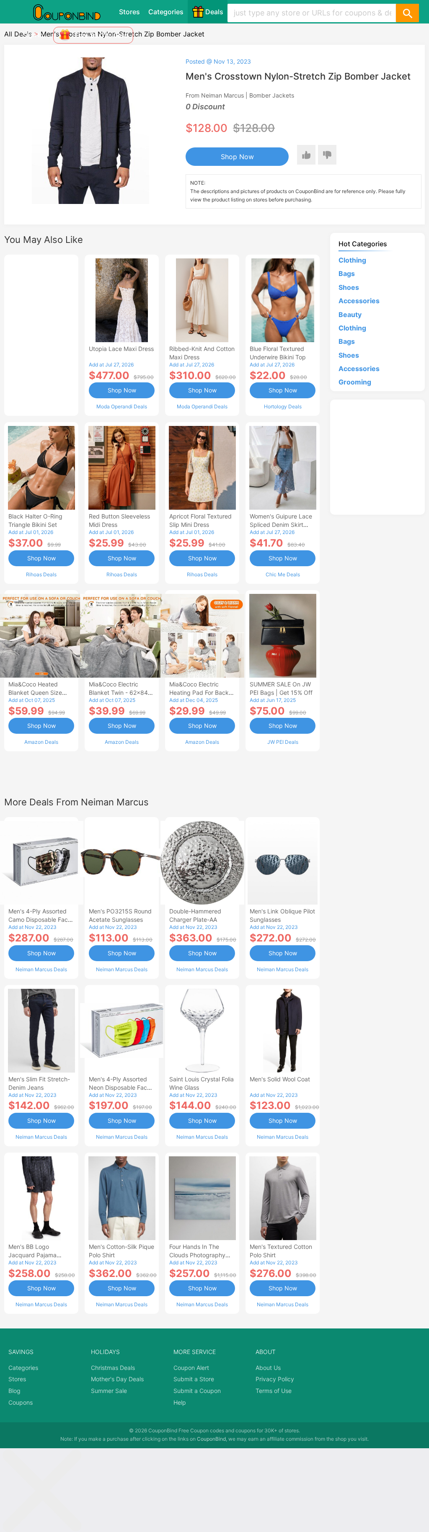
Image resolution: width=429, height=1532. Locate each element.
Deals (214, 12)
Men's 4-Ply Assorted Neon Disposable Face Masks (119, 1087)
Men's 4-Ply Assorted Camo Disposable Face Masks (39, 919)
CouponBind (211, 1439)
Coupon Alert (191, 1367)
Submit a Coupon (197, 1390)
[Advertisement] (41, 334)
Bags (347, 273)
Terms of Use (274, 1390)
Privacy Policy (275, 1378)
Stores (129, 12)
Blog (14, 1390)
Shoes (349, 287)
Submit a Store (193, 1378)
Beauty (350, 314)
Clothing (352, 260)
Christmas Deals (113, 1367)
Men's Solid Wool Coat (280, 1079)
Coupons (20, 1402)
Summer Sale (109, 1390)
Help (179, 1402)
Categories (165, 12)
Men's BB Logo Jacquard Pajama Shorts (32, 1255)
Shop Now (237, 156)
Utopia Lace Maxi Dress (121, 348)
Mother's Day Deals (117, 1378)
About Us (268, 1367)
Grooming (355, 382)
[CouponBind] (73, 11)
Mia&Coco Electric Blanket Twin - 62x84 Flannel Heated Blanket (120, 692)
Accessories (359, 301)
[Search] (407, 13)
